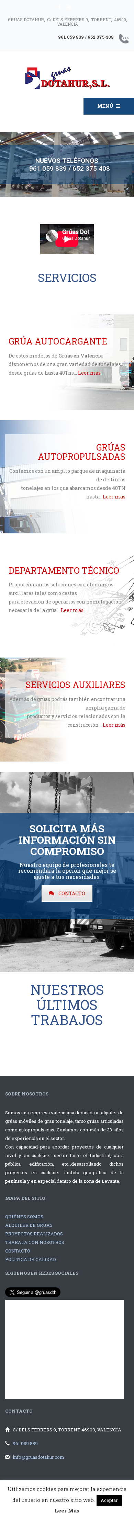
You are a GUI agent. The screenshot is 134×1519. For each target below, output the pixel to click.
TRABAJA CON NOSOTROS (34, 1242)
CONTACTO (71, 893)
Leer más (89, 372)
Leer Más (67, 1510)
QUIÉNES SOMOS (24, 1216)
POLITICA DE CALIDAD (30, 1259)
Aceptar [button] (109, 1500)
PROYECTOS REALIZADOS (34, 1234)
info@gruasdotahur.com (38, 1457)
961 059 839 (25, 1443)
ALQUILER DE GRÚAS (29, 1225)
